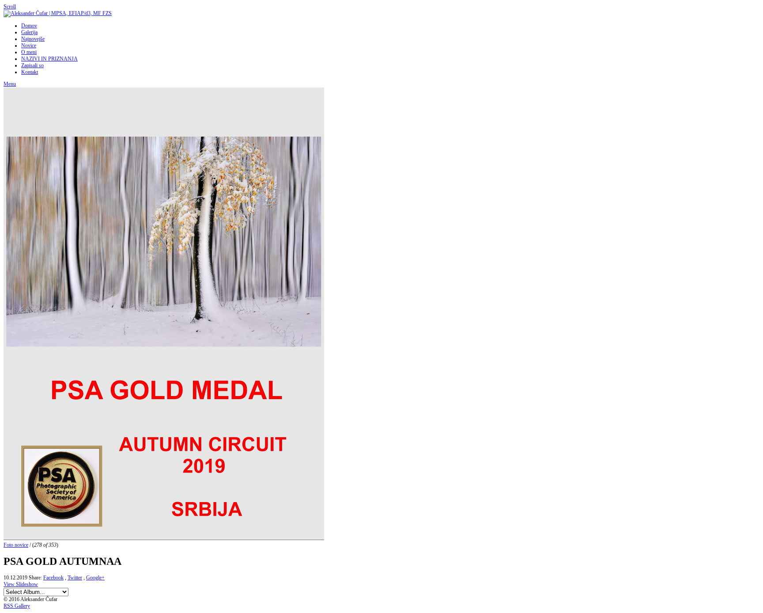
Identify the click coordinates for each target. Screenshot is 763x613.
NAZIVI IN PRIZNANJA (49, 59)
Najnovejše (33, 39)
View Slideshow (21, 584)
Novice (28, 45)
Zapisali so (32, 65)
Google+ (95, 578)
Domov (29, 26)
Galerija (29, 32)
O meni (29, 52)
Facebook (53, 578)
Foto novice (16, 545)
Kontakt (29, 72)
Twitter (75, 578)
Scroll (10, 7)
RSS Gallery (17, 606)
